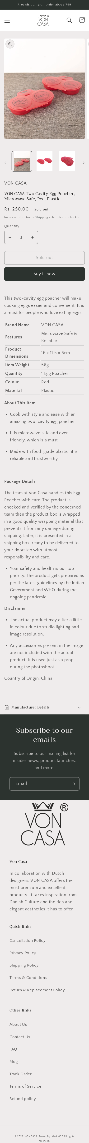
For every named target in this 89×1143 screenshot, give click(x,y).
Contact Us (19, 1037)
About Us (18, 1024)
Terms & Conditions (28, 978)
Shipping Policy (24, 965)
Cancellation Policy (27, 940)
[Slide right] (84, 162)
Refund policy (22, 1099)
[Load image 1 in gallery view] (22, 161)
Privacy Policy (22, 953)
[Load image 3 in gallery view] (67, 161)
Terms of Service (25, 1086)
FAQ (13, 1049)
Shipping (41, 217)
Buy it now (44, 274)
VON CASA (31, 1136)
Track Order (20, 1074)
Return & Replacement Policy (37, 990)
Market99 (57, 1136)
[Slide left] (5, 162)
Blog (13, 1062)
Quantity (11, 226)
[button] (7, 20)
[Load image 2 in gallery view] (45, 161)
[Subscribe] (73, 784)
